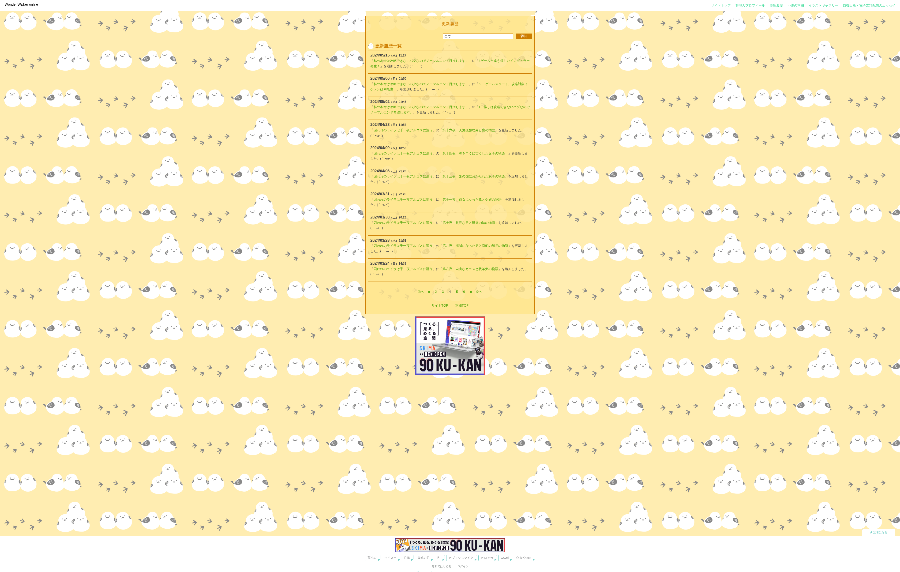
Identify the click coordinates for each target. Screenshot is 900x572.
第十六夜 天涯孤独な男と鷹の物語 (468, 130)
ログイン (463, 566)
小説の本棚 (796, 5)
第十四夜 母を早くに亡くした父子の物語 (475, 153)
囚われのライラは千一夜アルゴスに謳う (403, 130)
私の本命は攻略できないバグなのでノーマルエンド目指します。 (421, 61)
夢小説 (372, 558)
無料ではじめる (441, 566)
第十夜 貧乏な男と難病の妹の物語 (468, 223)
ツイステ (390, 558)
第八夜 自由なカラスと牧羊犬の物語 (470, 269)
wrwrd (505, 558)
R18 (407, 558)
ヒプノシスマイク (461, 558)
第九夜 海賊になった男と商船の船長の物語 (475, 246)
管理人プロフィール (750, 5)
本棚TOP (462, 305)
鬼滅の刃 (423, 558)
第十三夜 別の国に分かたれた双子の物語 (473, 176)
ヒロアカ (487, 558)
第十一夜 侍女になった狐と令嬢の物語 (472, 199)
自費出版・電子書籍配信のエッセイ (869, 5)
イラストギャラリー (823, 5)
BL (439, 558)
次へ (479, 292)
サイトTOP (439, 305)
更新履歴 (776, 5)
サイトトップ (721, 5)
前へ (421, 292)
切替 (524, 36)
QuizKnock (523, 558)
